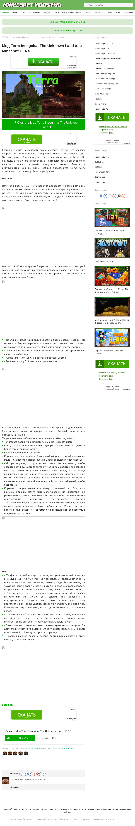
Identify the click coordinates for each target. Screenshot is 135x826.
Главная (5, 13)
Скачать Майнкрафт (31, 13)
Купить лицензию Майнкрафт (67, 13)
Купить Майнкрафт (58, 819)
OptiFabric (99, 162)
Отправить (14, 787)
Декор (49, 748)
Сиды (118, 13)
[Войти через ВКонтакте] (26, 774)
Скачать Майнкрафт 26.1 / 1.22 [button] (68, 22)
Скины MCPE (100, 104)
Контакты (40, 819)
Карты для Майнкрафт (105, 74)
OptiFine (98, 167)
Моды (15, 13)
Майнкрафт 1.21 (102, 48)
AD (117, 819)
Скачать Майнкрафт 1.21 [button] (67, 30)
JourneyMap (100, 182)
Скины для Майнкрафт (105, 79)
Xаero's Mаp (100, 177)
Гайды (109, 13)
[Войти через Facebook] (30, 774)
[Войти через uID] (21, 774)
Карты (47, 13)
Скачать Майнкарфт (20, 819)
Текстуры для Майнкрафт (106, 84)
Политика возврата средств (98, 819)
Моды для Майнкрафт (34, 748)
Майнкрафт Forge (102, 157)
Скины (87, 13)
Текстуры (98, 13)
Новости (129, 13)
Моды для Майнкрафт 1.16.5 (63, 748)
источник (7, 705)
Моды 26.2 (99, 64)
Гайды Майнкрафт (103, 89)
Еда (44, 748)
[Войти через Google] (39, 774)
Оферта (76, 819)
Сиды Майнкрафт (102, 94)
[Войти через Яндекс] (35, 774)
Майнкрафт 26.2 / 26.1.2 (105, 44)
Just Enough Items (102, 172)
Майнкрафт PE (101, 109)
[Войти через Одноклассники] (44, 774)
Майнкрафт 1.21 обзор (105, 54)
